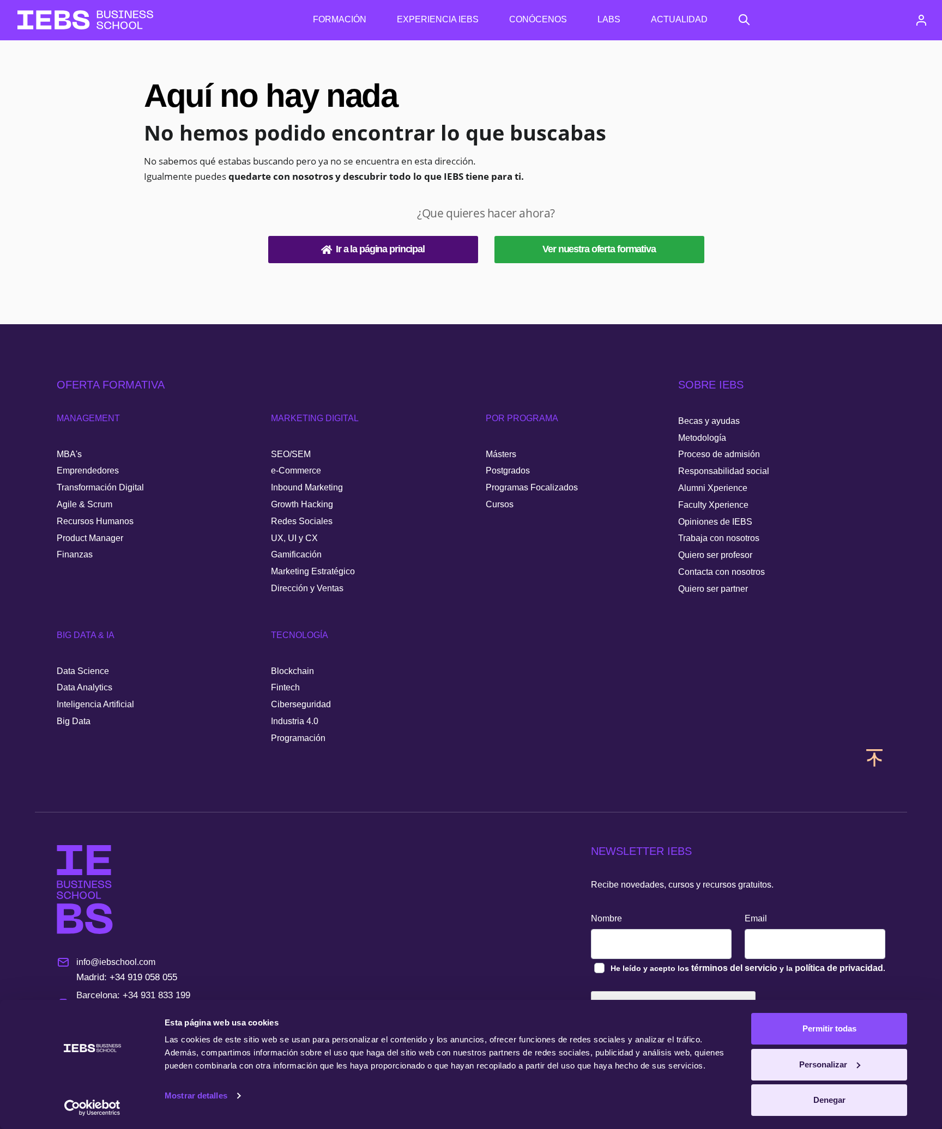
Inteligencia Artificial (95, 704)
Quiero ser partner (713, 588)
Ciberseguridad (301, 704)
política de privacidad (839, 968)
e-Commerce (296, 470)
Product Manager (90, 538)
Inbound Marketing (307, 487)
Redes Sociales (302, 521)
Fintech (285, 687)
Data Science (83, 671)
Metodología (702, 437)
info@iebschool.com (115, 962)
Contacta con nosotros (721, 571)
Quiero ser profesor (715, 555)
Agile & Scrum (84, 504)
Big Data (73, 721)
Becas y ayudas (709, 421)
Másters (501, 454)
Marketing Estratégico (313, 571)
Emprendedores (88, 470)
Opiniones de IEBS (715, 521)
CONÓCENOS (538, 19)
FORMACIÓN (339, 19)
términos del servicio (734, 968)
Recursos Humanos (95, 521)
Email (756, 918)
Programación (298, 738)
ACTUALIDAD (679, 19)
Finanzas (75, 554)
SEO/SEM (291, 454)
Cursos (500, 504)
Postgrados (508, 470)
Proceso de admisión (719, 454)
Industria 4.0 (294, 721)
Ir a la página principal (380, 249)
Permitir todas (829, 1028)
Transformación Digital (100, 487)
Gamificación (296, 554)
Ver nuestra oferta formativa (599, 249)
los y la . (748, 968)
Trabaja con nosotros (718, 538)
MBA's (69, 454)
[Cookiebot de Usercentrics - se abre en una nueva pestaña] (92, 1108)
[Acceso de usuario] (921, 20)
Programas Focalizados (532, 487)
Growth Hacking (302, 504)
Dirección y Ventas (307, 588)
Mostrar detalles (196, 1095)
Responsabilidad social (723, 471)
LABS (608, 19)
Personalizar (823, 1064)
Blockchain (292, 671)
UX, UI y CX (294, 538)
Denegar (829, 1099)
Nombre (606, 918)
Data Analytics (84, 687)
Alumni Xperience (712, 488)
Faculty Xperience (713, 504)
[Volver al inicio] (85, 19)
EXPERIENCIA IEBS (438, 19)
